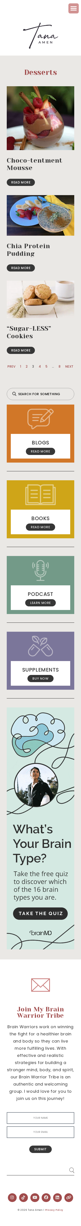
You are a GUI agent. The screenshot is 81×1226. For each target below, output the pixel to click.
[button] (73, 8)
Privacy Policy (54, 1210)
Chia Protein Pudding (28, 249)
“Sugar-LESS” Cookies (29, 332)
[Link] (68, 1197)
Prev (11, 366)
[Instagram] (12, 1197)
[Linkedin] (57, 1197)
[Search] (67, 1168)
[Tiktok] (23, 1197)
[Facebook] (46, 1197)
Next (69, 366)
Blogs (40, 442)
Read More (20, 182)
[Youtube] (34, 1197)
